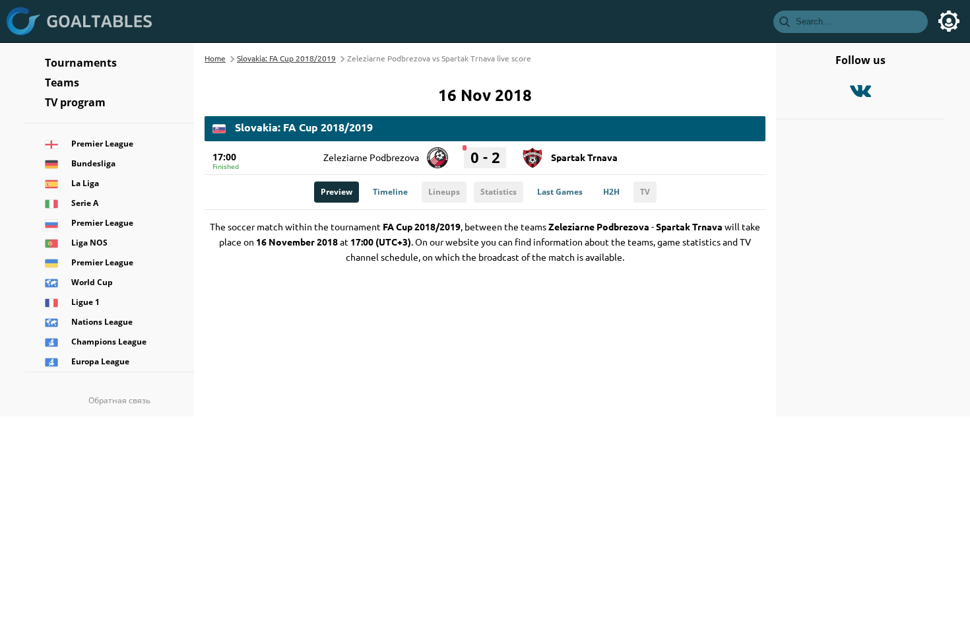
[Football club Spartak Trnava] (532, 153)
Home (215, 58)
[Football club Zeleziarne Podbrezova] (437, 153)
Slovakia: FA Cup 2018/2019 (286, 58)
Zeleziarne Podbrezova (371, 157)
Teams (62, 82)
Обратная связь (119, 400)
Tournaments (81, 62)
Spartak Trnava (584, 157)
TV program (75, 102)
